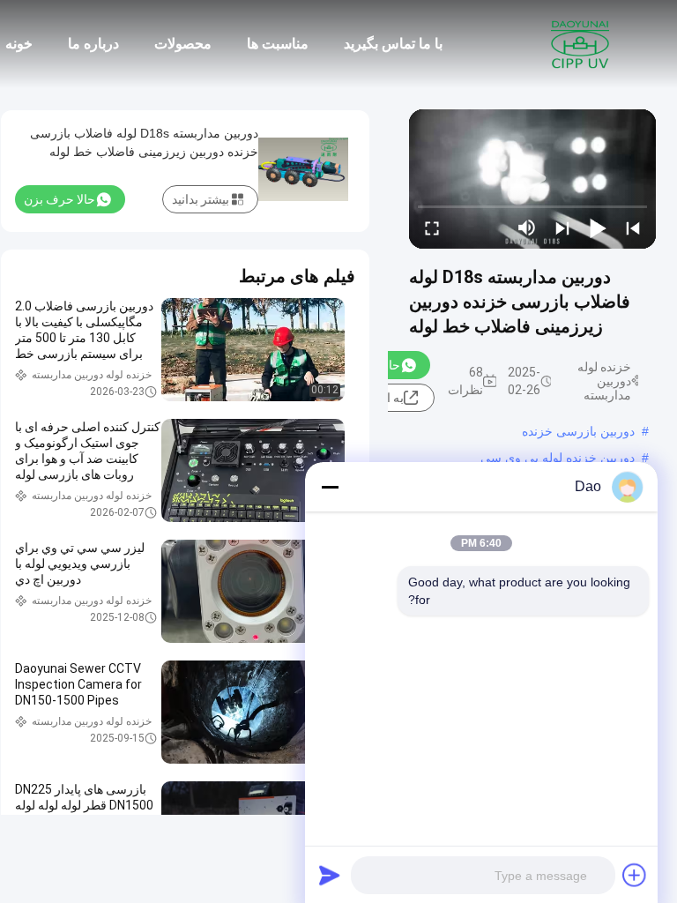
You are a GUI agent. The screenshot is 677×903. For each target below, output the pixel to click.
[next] (562, 227)
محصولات (183, 43)
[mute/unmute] (527, 227)
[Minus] (329, 486)
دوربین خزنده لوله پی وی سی (557, 458)
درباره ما (93, 43)
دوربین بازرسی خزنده (578, 431)
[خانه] (580, 44)
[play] (532, 179)
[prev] (633, 227)
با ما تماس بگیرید (393, 43)
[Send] (330, 874)
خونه (19, 43)
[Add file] (634, 874)
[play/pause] (597, 227)
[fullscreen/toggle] (432, 227)
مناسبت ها (278, 43)
